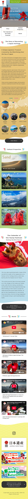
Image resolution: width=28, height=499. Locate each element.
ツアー (14, 458)
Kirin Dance (14, 307)
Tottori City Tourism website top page (15, 2)
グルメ (14, 472)
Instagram (14, 433)
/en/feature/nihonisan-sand (14, 162)
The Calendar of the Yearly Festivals (7, 33)
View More (14, 140)
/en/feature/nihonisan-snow (14, 199)
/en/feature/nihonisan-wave (14, 181)
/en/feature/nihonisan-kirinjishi (14, 217)
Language (24, 1)
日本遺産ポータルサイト (14, 444)
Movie (20, 33)
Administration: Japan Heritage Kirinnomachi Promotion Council (14, 484)
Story (7, 28)
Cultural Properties (20, 28)
